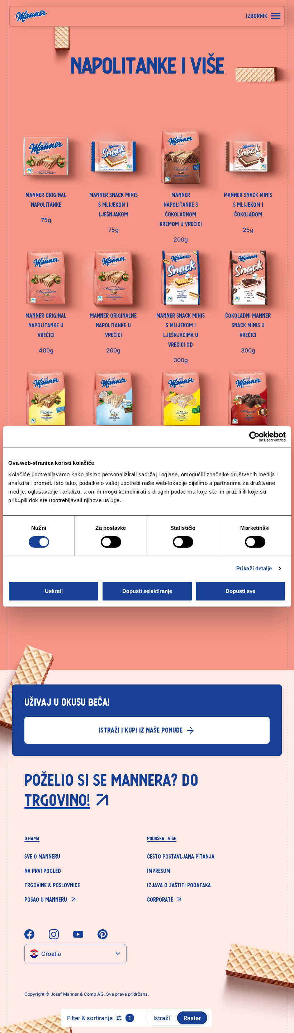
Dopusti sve (240, 591)
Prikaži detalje (254, 568)
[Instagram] (54, 934)
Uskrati (54, 591)
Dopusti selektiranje (147, 591)
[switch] (111, 542)
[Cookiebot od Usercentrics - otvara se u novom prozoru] (254, 436)
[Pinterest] (103, 934)
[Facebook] (29, 934)
